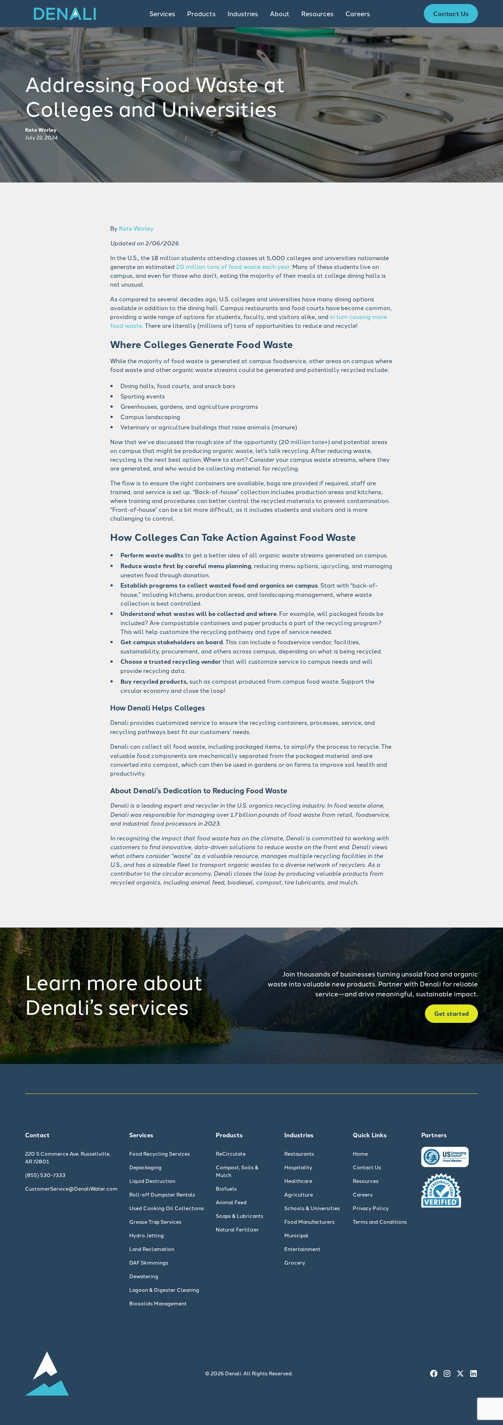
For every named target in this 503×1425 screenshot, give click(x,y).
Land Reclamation (151, 1248)
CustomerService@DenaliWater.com (71, 1188)
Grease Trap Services (155, 1221)
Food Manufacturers (309, 1221)
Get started (451, 1013)
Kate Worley (136, 228)
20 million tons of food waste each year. (233, 266)
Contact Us (451, 13)
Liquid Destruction (152, 1180)
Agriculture (298, 1194)
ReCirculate (231, 1153)
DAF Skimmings (148, 1262)
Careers (357, 13)
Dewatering (143, 1276)
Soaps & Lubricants (239, 1215)
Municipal (296, 1235)
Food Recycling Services (159, 1153)
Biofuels (226, 1188)
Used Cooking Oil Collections (166, 1208)
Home (360, 1153)
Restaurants (299, 1153)
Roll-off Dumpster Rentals (162, 1194)
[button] (162, 13)
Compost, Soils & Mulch (237, 1170)
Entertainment (302, 1248)
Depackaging (145, 1167)
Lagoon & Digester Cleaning (164, 1289)
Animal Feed (231, 1202)
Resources (366, 1180)
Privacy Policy (371, 1208)
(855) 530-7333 (45, 1174)
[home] (65, 14)
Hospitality (298, 1167)
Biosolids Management (158, 1303)
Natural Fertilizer (237, 1229)
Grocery (294, 1262)
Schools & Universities (312, 1208)
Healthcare (298, 1180)
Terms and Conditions (380, 1221)
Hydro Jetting (146, 1235)
